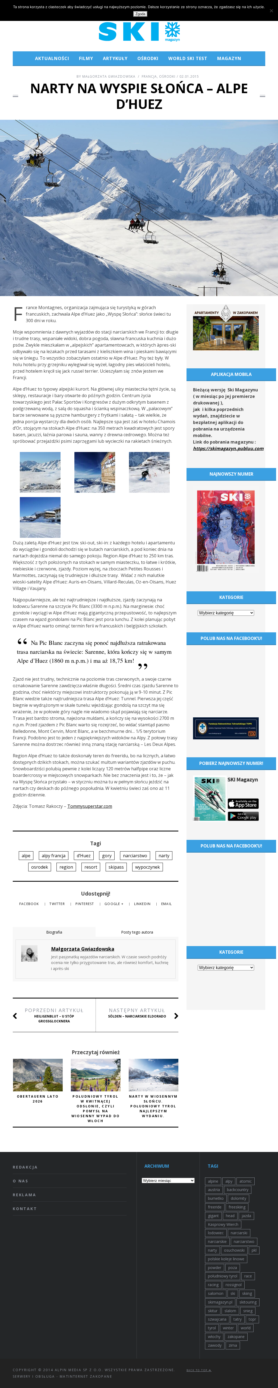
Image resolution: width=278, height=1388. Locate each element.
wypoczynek (147, 867)
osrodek (39, 867)
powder (214, 1267)
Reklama (24, 1194)
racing (213, 1284)
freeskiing (237, 1207)
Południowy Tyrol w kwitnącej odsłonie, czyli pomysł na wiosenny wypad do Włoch (95, 1108)
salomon (215, 1293)
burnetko (216, 1198)
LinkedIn (143, 904)
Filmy (86, 58)
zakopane (236, 1336)
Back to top (198, 1370)
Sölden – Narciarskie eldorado (137, 1013)
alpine (213, 1181)
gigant (213, 1215)
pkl (254, 1250)
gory (107, 856)
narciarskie (217, 1241)
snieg (247, 1310)
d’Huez (84, 856)
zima (233, 1345)
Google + (115, 904)
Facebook (29, 904)
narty (164, 856)
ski (232, 1293)
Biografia (54, 932)
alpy (228, 1181)
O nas (21, 1180)
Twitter (57, 904)
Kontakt (25, 1208)
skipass (116, 867)
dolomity (238, 1198)
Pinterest (85, 904)
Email (166, 904)
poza (232, 1267)
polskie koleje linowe (226, 1258)
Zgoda (140, 14)
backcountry (237, 1189)
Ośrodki (148, 58)
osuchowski (234, 1250)
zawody (215, 1345)
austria (214, 1189)
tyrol (212, 1327)
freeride (215, 1207)
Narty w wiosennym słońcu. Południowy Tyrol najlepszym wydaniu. (153, 1106)
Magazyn (229, 58)
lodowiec (216, 1232)
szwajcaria (217, 1319)
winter (228, 1327)
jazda (246, 1215)
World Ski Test (187, 58)
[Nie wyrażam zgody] (271, 10)
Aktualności (52, 58)
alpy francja (53, 856)
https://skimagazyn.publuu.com (228, 448)
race (248, 1276)
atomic (245, 1181)
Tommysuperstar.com (89, 806)
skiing (247, 1293)
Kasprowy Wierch (223, 1224)
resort (90, 867)
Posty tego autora (137, 932)
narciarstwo (135, 856)
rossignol (234, 1284)
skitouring (248, 1302)
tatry (237, 1319)
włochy (214, 1336)
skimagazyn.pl (220, 1302)
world (246, 1327)
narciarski (239, 1232)
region (66, 867)
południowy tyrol (222, 1276)
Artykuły (115, 58)
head (230, 1215)
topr (252, 1319)
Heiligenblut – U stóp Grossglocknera (54, 1015)
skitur (212, 1310)
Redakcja (25, 1167)
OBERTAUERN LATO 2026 (38, 1099)
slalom (230, 1310)
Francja (149, 76)
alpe (26, 856)
